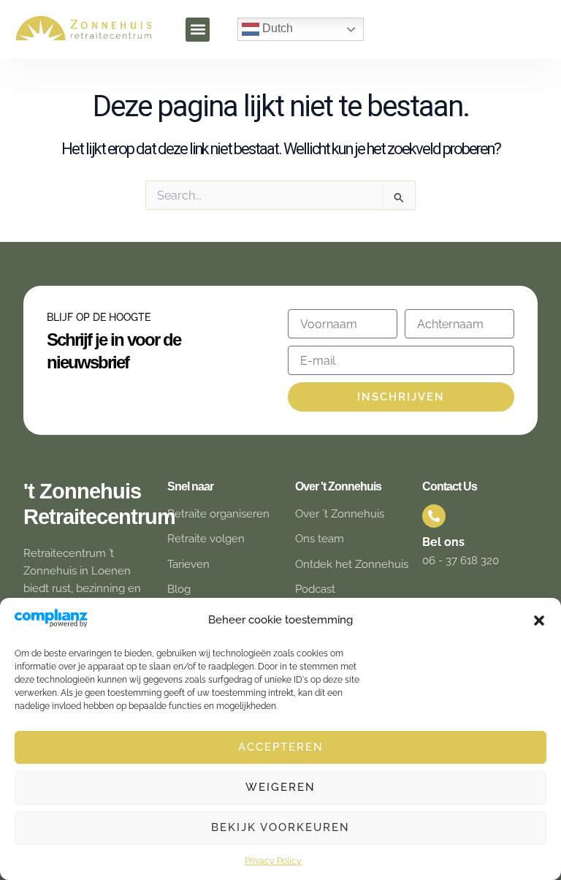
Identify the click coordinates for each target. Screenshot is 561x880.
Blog (179, 589)
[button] (539, 620)
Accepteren (281, 747)
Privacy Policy (273, 861)
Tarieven (188, 564)
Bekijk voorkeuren (280, 827)
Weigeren (280, 787)
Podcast (315, 589)
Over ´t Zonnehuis (339, 513)
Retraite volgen (206, 538)
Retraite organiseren (218, 513)
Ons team (319, 538)
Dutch (276, 28)
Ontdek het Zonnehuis (351, 564)
